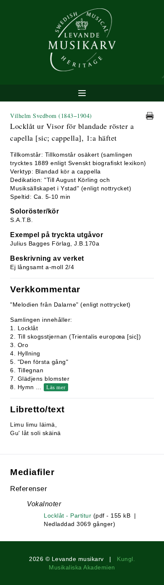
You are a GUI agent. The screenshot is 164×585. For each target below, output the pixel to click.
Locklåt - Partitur (67, 515)
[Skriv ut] (149, 116)
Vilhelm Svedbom (51, 116)
